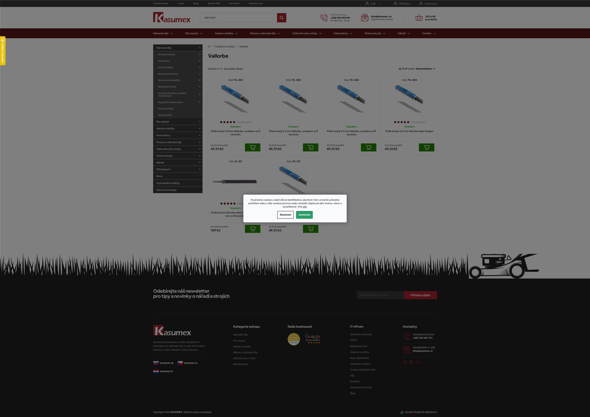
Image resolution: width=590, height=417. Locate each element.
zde (305, 206)
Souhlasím (304, 214)
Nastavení (285, 214)
